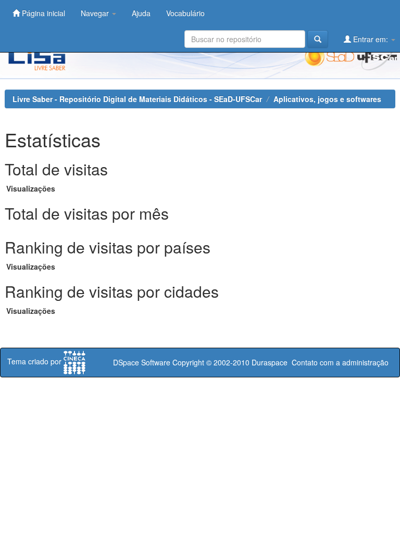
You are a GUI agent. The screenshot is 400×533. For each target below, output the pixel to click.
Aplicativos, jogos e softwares (327, 99)
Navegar (96, 13)
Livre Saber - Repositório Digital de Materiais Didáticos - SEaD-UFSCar (137, 99)
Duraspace (270, 362)
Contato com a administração (340, 362)
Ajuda (141, 13)
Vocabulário (185, 13)
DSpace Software (141, 362)
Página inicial (42, 13)
